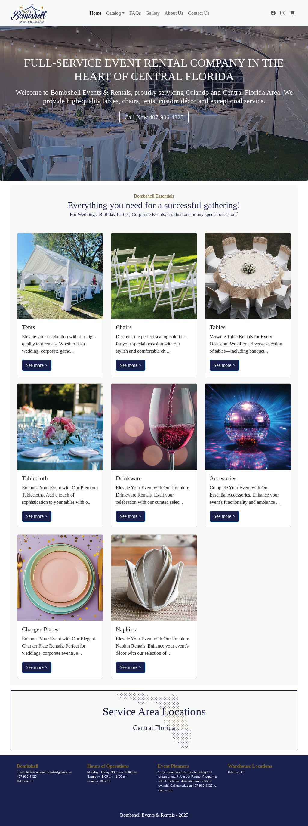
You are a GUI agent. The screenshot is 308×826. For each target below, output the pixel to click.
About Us (174, 13)
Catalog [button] (113, 13)
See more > (37, 365)
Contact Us (198, 13)
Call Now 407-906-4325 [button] (154, 117)
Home (95, 13)
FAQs (135, 13)
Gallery (153, 13)
